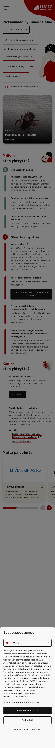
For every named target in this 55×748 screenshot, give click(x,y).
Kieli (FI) (15, 643)
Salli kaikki (27, 720)
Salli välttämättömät (27, 710)
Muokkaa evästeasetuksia (27, 729)
